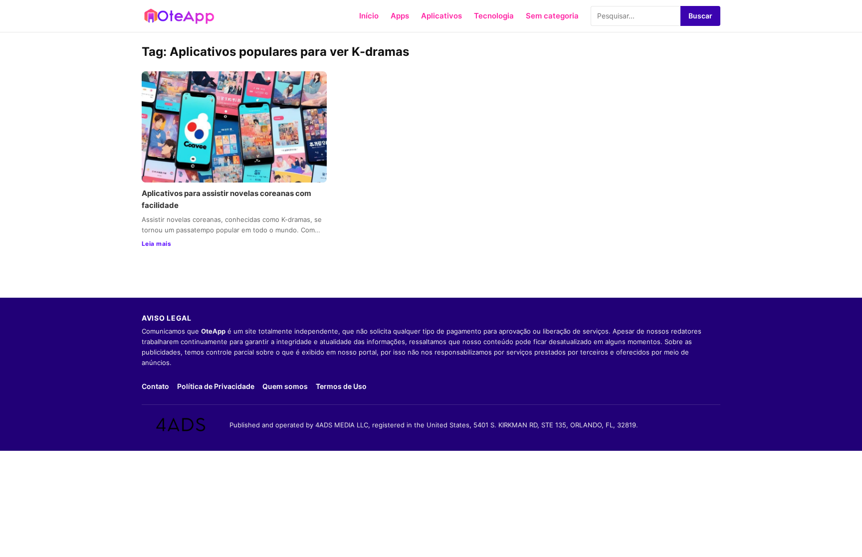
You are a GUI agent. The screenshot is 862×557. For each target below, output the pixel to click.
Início (369, 15)
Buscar (700, 15)
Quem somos (285, 386)
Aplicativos (441, 15)
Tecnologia (494, 15)
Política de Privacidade (215, 386)
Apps (400, 15)
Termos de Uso (341, 386)
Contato (155, 386)
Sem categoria (552, 15)
